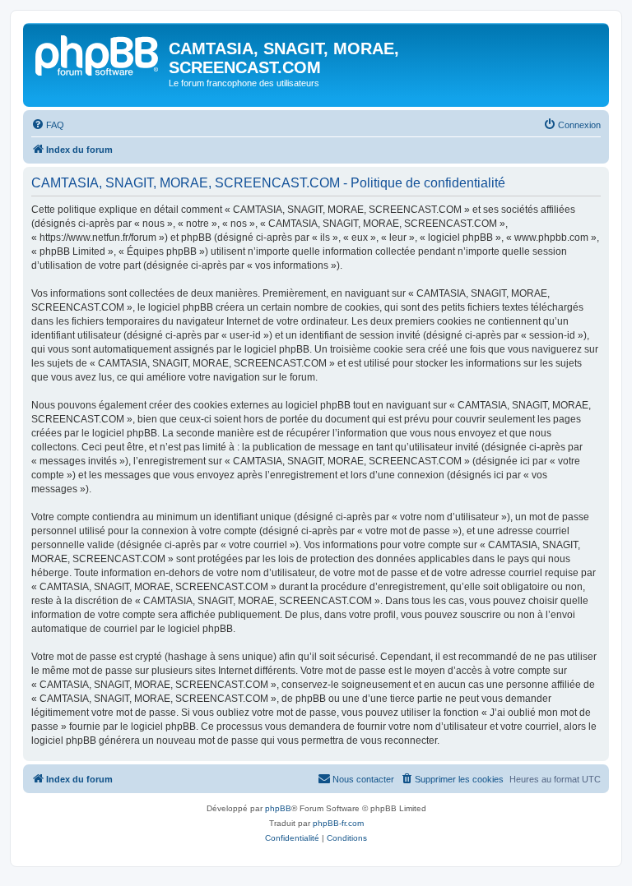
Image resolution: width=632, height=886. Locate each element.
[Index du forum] (98, 53)
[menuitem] (47, 125)
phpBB (278, 808)
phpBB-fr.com (338, 823)
